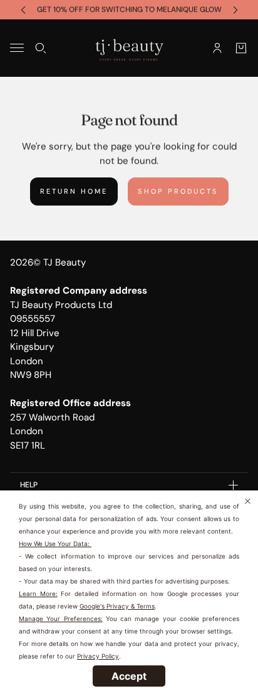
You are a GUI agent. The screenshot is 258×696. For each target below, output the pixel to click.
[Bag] (241, 47)
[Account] (217, 47)
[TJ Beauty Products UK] (129, 48)
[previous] (23, 9)
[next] (235, 9)
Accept (129, 676)
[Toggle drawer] (17, 48)
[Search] (41, 47)
